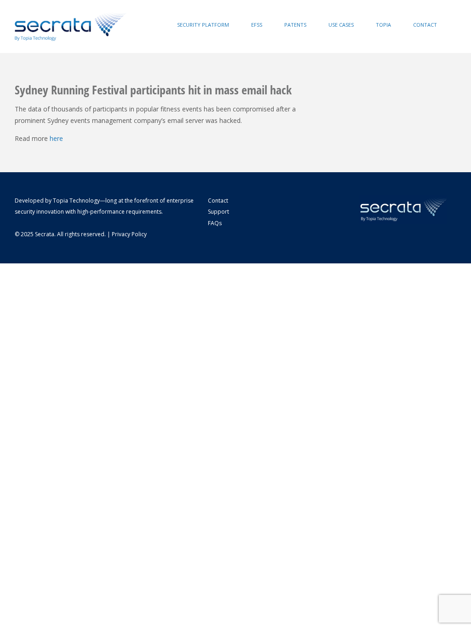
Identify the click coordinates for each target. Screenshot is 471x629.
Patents (295, 24)
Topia (383, 24)
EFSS (256, 24)
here (56, 138)
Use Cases (341, 24)
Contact (425, 24)
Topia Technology (76, 200)
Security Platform (203, 24)
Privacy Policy (129, 234)
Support (218, 211)
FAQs (215, 223)
